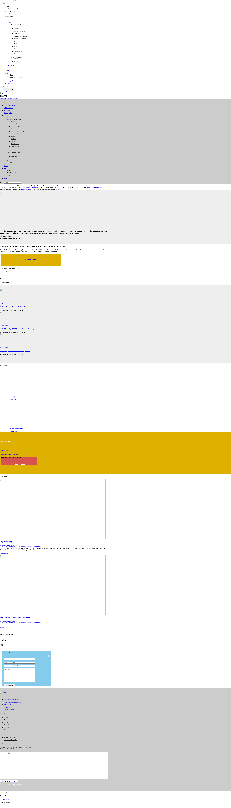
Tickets (28, 187)
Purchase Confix (4, 799)
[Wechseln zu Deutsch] (7, 805)
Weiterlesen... (4, 553)
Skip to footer (13, 1)
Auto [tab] (1, 644)
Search (2, 182)
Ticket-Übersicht (19, 464)
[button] (1, 546)
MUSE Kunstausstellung (16, 428)
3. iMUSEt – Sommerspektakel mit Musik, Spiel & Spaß (14, 306)
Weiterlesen (12, 399)
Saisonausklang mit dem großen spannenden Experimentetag (15, 351)
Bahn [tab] (1, 645)
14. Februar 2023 (6, 454)
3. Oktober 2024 (4, 621)
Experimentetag (5, 450)
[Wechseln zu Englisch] (7, 802)
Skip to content (4, 1)
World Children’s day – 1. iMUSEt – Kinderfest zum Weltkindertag (17, 329)
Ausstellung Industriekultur (16, 396)
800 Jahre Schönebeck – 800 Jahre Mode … (16, 618)
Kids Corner (31, 260)
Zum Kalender (34, 187)
